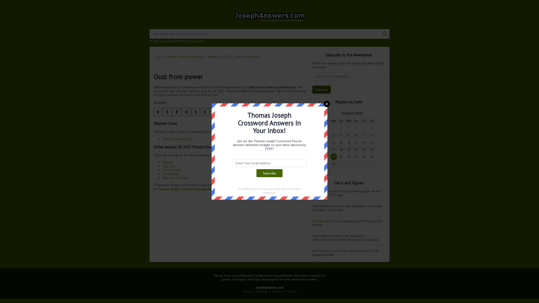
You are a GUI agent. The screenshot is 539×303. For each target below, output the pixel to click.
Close (327, 104)
